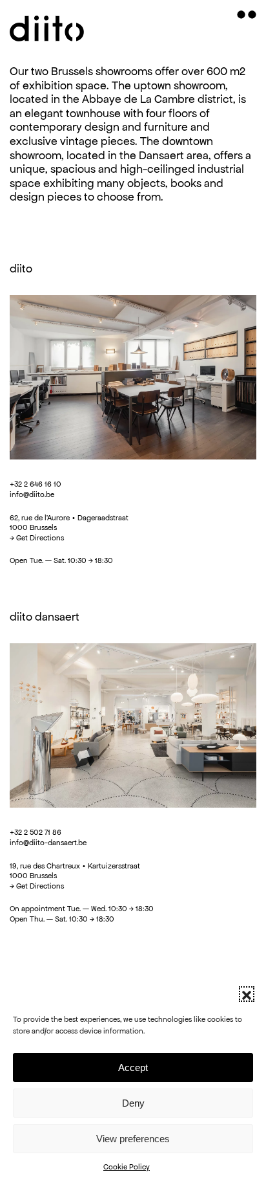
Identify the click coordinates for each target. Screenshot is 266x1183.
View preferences (133, 1138)
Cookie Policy (126, 1166)
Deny (133, 1103)
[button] (246, 994)
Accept (133, 1067)
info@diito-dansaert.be (48, 842)
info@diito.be (32, 494)
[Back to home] (48, 26)
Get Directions (40, 537)
